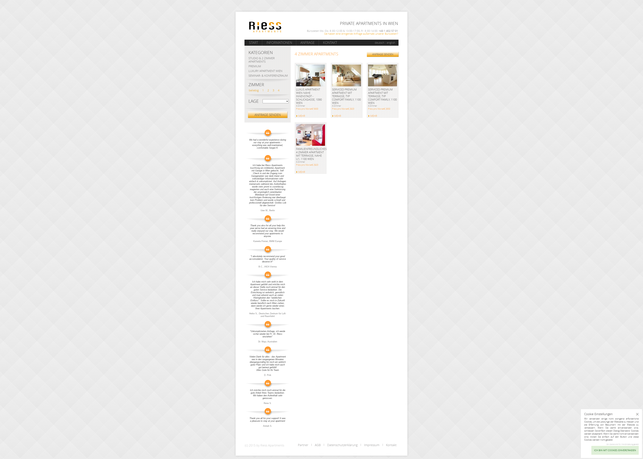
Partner (303, 445)
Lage (253, 101)
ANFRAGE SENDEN (382, 54)
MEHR (301, 115)
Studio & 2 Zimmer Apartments (261, 59)
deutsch (379, 43)
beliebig (254, 90)
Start (253, 42)
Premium (254, 66)
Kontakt (330, 42)
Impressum (371, 445)
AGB (318, 445)
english (391, 43)
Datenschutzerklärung (342, 445)
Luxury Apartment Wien (265, 71)
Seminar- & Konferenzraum (268, 75)
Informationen (279, 42)
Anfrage (307, 42)
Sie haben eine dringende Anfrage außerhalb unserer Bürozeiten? (361, 33)
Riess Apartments (265, 27)
